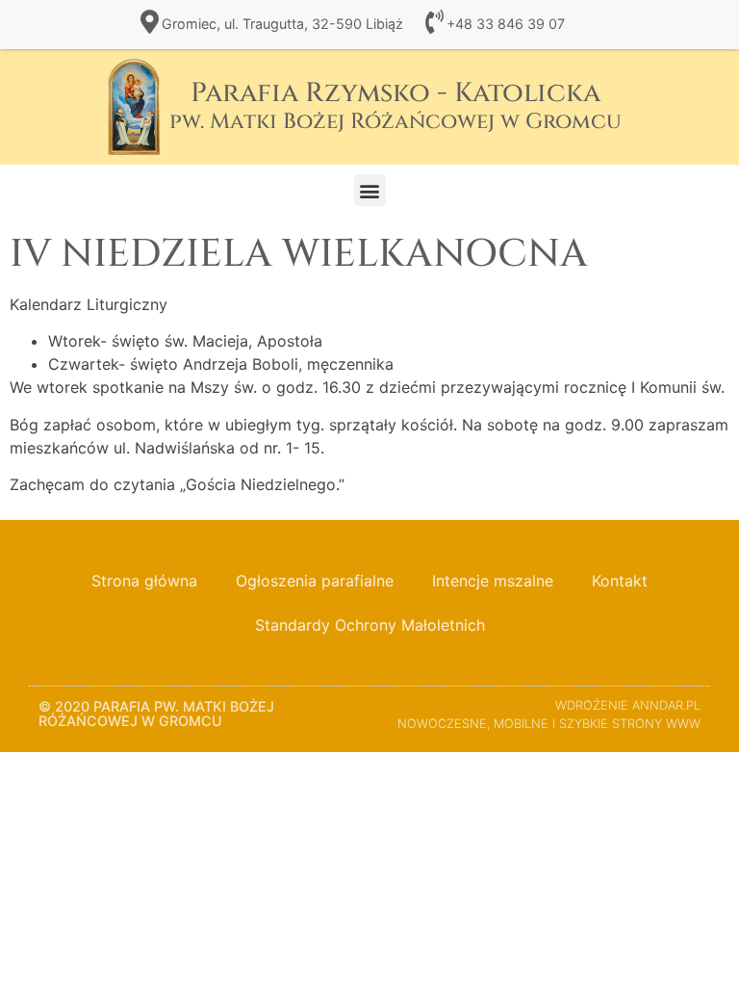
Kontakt (620, 580)
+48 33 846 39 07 (505, 23)
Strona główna (144, 580)
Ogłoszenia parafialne (315, 580)
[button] (370, 190)
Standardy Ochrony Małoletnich (370, 625)
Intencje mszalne (492, 580)
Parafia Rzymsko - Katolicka (395, 105)
